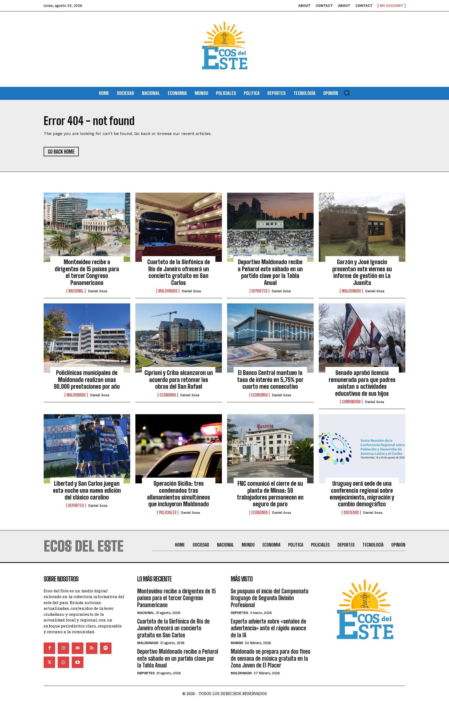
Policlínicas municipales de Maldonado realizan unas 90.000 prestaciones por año (87, 379)
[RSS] (91, 648)
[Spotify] (105, 648)
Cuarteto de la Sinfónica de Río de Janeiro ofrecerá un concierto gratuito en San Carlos (178, 272)
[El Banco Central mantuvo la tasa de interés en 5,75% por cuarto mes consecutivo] (270, 338)
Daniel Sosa (97, 291)
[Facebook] (49, 648)
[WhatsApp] (63, 662)
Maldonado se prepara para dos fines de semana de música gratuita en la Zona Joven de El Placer (270, 658)
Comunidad (351, 402)
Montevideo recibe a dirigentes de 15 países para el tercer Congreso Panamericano (87, 272)
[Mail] (77, 648)
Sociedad (351, 512)
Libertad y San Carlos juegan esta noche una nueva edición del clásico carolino (87, 490)
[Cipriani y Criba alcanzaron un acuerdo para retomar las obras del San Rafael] (178, 338)
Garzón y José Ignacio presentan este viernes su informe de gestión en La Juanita (362, 272)
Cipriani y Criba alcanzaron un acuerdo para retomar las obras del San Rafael (178, 379)
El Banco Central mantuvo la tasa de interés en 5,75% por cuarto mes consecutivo (270, 379)
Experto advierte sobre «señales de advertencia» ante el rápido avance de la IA (268, 628)
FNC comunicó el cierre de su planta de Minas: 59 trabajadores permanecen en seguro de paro (270, 494)
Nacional (76, 291)
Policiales (167, 512)
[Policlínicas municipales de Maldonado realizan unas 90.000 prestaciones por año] (87, 338)
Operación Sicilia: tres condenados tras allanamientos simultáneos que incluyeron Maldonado (178, 494)
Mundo (237, 643)
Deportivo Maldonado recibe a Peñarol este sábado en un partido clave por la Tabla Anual (270, 272)
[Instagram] (63, 648)
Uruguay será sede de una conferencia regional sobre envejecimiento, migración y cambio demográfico (362, 494)
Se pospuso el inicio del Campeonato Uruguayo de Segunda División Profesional (269, 598)
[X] (49, 662)
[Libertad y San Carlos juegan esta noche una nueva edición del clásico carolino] (87, 448)
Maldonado (167, 291)
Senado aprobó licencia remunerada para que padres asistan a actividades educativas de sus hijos (362, 383)
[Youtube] (77, 662)
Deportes (259, 291)
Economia (168, 395)
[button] (347, 93)
